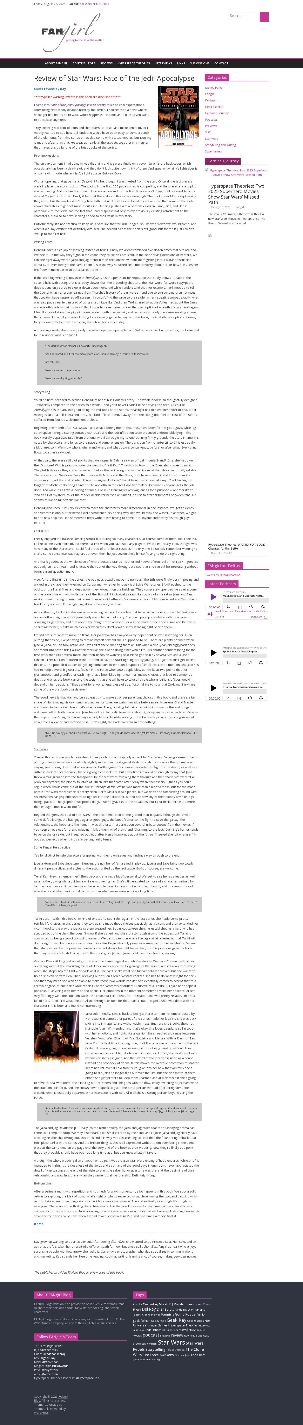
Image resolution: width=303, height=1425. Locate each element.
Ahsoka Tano (141, 1304)
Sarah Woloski (149, 1343)
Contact (221, 63)
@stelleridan (50, 1362)
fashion (201, 1314)
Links (181, 63)
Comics (198, 1304)
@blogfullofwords (56, 1366)
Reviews (106, 63)
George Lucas (195, 1321)
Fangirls (200, 1309)
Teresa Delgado (175, 1349)
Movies (137, 1335)
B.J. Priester (177, 1304)
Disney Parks (213, 87)
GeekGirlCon (158, 1320)
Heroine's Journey (217, 113)
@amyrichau (49, 1374)
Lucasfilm (172, 1329)
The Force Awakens (158, 1354)
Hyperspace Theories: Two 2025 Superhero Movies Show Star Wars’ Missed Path (236, 194)
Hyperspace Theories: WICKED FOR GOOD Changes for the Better (236, 547)
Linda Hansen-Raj (155, 1330)
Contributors (84, 63)
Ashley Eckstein (159, 1304)
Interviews (163, 63)
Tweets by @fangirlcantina (222, 575)
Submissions (199, 63)
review (177, 1335)
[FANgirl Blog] (38, 63)
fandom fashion (184, 1309)
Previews (211, 126)
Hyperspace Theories (133, 63)
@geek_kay (47, 1358)
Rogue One (196, 1335)
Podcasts (211, 119)
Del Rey (149, 1309)
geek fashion (141, 1321)
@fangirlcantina (53, 1346)
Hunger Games (157, 1325)
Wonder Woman (142, 1359)
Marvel (183, 1329)
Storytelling (155, 1349)
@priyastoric (50, 1370)
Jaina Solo (138, 1329)
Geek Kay (176, 1320)
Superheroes (213, 151)
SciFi (208, 132)
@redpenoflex (49, 1350)
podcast (151, 1335)
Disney (162, 1309)
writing (156, 1359)
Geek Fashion (214, 107)
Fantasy (210, 100)
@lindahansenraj (54, 1354)
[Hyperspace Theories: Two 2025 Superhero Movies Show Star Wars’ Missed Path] (237, 170)
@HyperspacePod (87, 1378)
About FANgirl (56, 63)
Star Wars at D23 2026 (94, 4)
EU (172, 1309)
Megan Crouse (197, 1329)
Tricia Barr (197, 1355)
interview (204, 1325)
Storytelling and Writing (220, 145)
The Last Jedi (182, 1355)
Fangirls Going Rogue (178, 1314)
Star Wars (211, 139)
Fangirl (209, 94)
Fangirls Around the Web (146, 1314)
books (190, 1304)
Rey (186, 1335)
